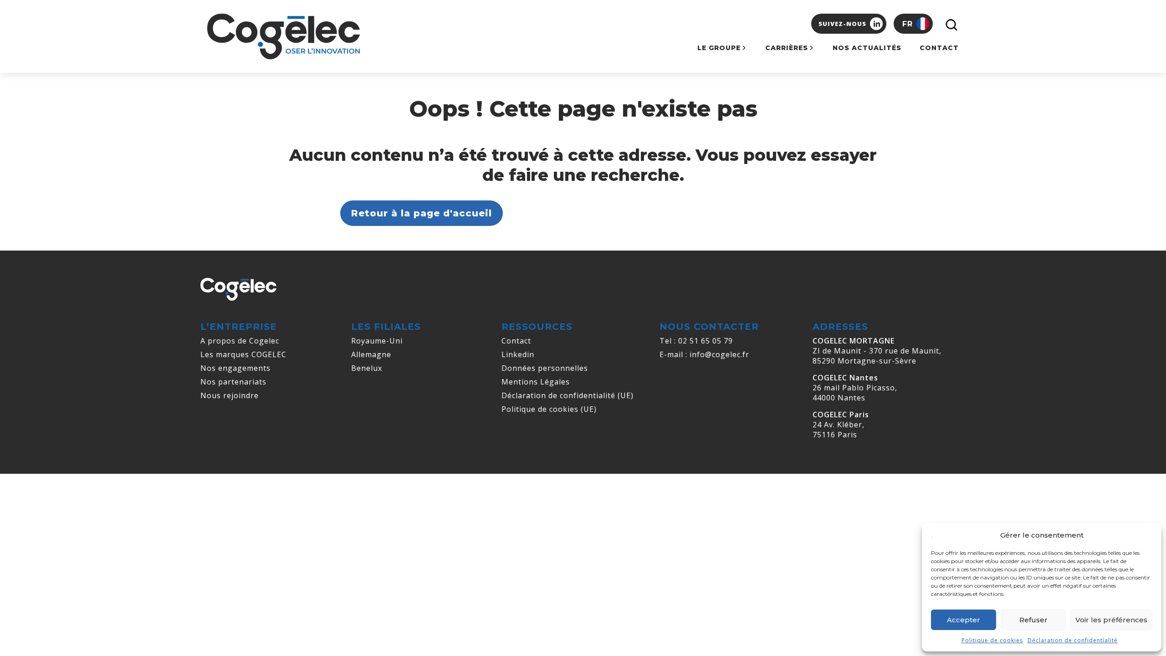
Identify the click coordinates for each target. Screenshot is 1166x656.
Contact (939, 48)
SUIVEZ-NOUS (842, 24)
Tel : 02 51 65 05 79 (696, 341)
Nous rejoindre (229, 395)
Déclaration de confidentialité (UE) (567, 395)
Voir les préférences (1111, 619)
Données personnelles (544, 368)
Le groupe (719, 48)
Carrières (786, 48)
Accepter (963, 619)
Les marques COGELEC (243, 354)
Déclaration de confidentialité (1073, 640)
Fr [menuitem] (907, 24)
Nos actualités (867, 48)
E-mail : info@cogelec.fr (704, 354)
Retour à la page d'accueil (421, 213)
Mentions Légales (535, 382)
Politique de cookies (992, 640)
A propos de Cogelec (239, 341)
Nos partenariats (233, 382)
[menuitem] (913, 24)
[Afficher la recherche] (949, 24)
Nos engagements (235, 368)
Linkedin (517, 354)
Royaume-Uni (377, 341)
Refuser (1033, 619)
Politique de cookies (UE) (549, 409)
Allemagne (371, 354)
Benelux (366, 368)
